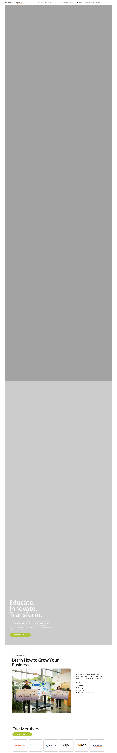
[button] (12, 745)
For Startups (48, 2)
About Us (39, 2)
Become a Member (89, 2)
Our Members (64, 2)
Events (72, 2)
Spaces (56, 2)
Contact (98, 2)
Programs (79, 2)
